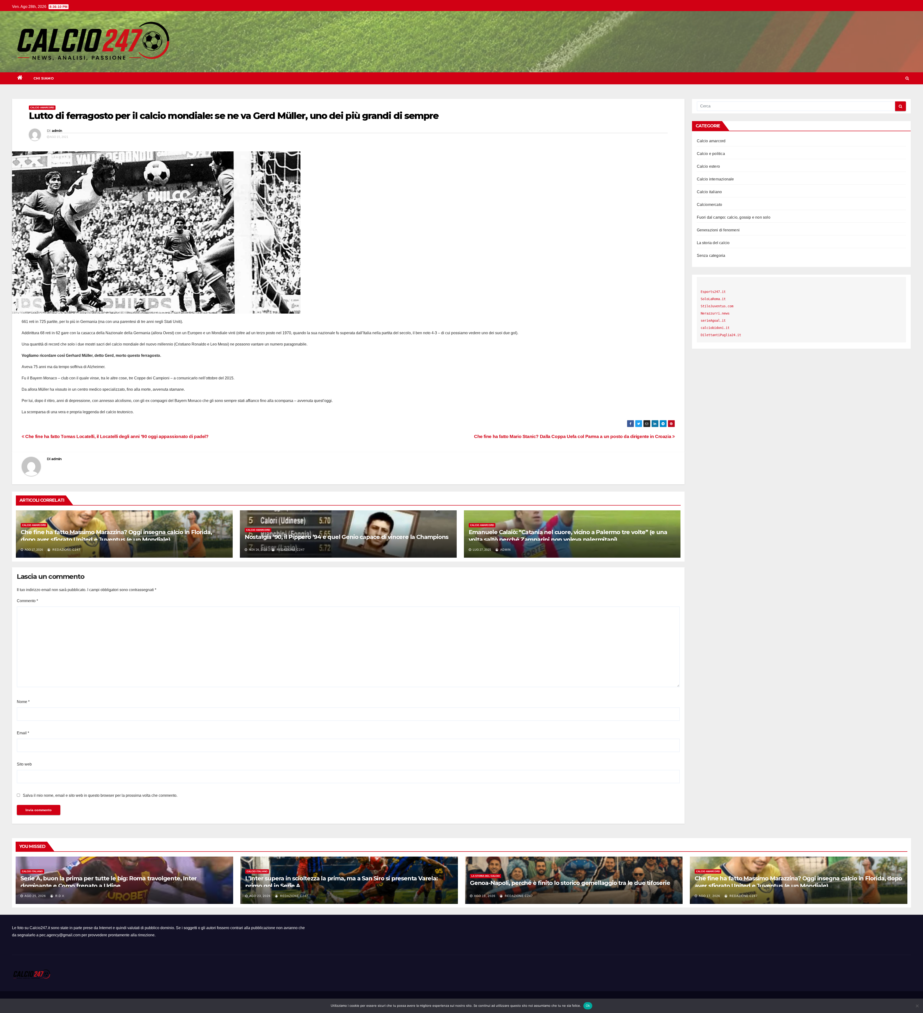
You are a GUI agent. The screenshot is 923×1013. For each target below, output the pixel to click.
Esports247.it (713, 292)
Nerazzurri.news (715, 313)
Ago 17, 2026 (709, 896)
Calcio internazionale (715, 179)
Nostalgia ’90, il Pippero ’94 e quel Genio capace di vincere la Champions (346, 536)
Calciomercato (709, 205)
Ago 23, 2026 (260, 896)
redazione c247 (66, 549)
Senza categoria (711, 255)
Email (23, 733)
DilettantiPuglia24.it (721, 335)
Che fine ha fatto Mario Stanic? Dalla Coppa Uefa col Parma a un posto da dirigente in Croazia (573, 436)
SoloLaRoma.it (713, 299)
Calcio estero (708, 166)
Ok (588, 1005)
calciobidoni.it (715, 328)
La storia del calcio (713, 243)
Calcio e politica (711, 154)
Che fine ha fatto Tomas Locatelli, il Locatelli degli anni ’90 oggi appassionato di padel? (116, 436)
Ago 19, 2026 (484, 896)
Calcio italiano (709, 192)
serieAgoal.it (713, 320)
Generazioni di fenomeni (718, 230)
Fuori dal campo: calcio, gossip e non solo (733, 217)
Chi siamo (43, 78)
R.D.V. (59, 896)
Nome (23, 702)
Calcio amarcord (42, 107)
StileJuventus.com (717, 306)
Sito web (24, 764)
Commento (27, 601)
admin (57, 131)
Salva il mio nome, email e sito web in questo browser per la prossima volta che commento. (100, 795)
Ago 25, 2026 (35, 896)
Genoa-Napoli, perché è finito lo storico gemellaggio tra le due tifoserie (570, 882)
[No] (917, 1005)
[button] (907, 78)
